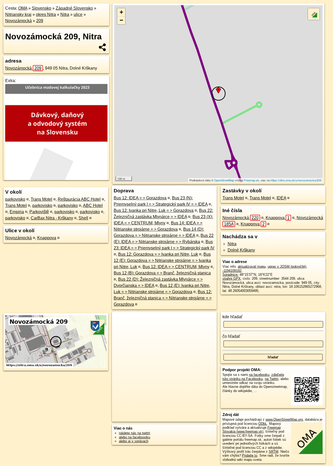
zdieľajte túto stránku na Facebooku (253, 377)
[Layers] (313, 14)
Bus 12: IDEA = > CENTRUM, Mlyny (176, 267)
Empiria (17, 212)
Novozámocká (18, 21)
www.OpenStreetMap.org (284, 419)
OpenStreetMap (224, 180)
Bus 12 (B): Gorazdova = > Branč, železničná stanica (162, 273)
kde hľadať (232, 317)
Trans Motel (41, 199)
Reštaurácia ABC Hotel (79, 199)
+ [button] (121, 12)
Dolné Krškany (241, 250)
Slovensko (41, 8)
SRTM (273, 451)
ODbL (262, 424)
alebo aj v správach (133, 441)
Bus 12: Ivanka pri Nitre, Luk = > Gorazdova (154, 210)
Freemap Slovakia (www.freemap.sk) (251, 429)
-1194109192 (231, 271)
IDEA (281, 198)
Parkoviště (39, 212)
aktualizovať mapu (252, 266)
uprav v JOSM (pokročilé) (287, 266)
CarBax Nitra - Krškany (52, 218)
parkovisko (15, 199)
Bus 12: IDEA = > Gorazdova (140, 198)
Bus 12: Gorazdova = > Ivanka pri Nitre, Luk (158, 254)
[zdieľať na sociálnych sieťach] (102, 47)
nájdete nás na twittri (134, 433)
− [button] (121, 20)
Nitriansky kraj (18, 14)
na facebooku (259, 375)
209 (39, 21)
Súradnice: (230, 275)
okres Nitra (46, 14)
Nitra (64, 14)
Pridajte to (249, 455)
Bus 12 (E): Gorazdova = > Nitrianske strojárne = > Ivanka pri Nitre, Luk (162, 260)
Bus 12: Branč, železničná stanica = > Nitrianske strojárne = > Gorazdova (163, 298)
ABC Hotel (93, 205)
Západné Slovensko (74, 8)
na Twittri (271, 379)
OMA (22, 8)
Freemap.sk (251, 180)
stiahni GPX (231, 278)
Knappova (46, 238)
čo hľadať (231, 336)
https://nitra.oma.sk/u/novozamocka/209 (296, 180)
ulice (78, 14)
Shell (83, 218)
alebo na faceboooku (134, 437)
